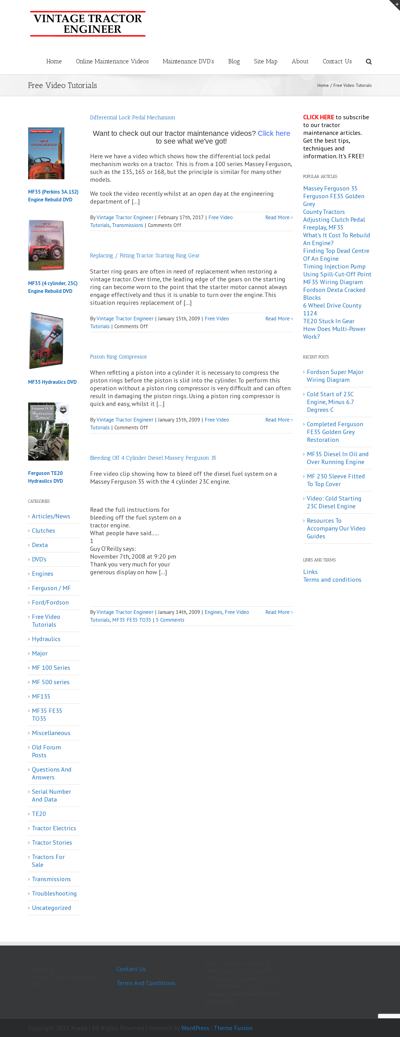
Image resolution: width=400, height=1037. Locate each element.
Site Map (266, 61)
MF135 (41, 696)
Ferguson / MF (51, 588)
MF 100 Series (51, 668)
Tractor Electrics (54, 828)
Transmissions (127, 225)
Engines (213, 612)
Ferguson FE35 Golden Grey (333, 200)
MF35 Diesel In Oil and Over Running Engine (338, 458)
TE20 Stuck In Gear (328, 321)
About (300, 61)
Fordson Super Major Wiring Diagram (335, 376)
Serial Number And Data (51, 795)
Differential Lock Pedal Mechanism (132, 117)
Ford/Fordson (50, 602)
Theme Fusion (233, 1028)
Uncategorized (51, 908)
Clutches (43, 531)
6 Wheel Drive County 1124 (332, 309)
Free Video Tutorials (46, 621)
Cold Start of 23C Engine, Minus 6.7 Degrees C (330, 402)
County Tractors (324, 212)
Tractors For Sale (48, 861)
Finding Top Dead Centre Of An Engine (336, 255)
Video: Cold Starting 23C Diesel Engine (334, 502)
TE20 (39, 814)
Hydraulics (46, 639)
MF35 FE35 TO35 (131, 619)
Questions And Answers (52, 773)
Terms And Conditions (146, 983)
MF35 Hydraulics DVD (52, 381)
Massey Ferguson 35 (330, 188)
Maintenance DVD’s (188, 61)
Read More (277, 217)
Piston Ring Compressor (119, 356)
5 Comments (170, 619)
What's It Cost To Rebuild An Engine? (336, 239)
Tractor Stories (52, 843)
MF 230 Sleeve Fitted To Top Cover (336, 480)
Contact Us (337, 61)
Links (310, 572)
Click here (274, 133)
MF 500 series (51, 682)
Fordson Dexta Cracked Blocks (334, 294)
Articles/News (51, 516)
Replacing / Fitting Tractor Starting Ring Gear (145, 255)
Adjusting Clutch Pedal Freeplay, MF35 (334, 223)
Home (54, 61)
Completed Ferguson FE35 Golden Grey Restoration (335, 432)
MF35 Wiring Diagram (333, 282)
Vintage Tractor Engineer (125, 217)
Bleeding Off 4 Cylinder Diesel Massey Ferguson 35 (153, 457)
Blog (234, 61)
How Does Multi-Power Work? (334, 333)
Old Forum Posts (46, 751)
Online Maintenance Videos (112, 61)
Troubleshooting (54, 893)
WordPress (195, 1028)
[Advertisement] (240, 552)
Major (40, 653)
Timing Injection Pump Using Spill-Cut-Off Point (337, 270)
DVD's (39, 559)
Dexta (40, 545)
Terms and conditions (332, 579)
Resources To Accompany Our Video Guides (336, 528)
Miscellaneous (51, 733)
